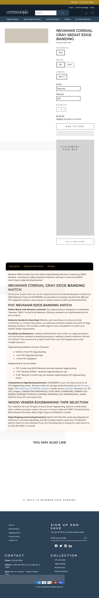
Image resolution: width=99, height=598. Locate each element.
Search (11, 525)
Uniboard (45, 388)
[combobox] (52, 12)
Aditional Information (33, 266)
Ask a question (75, 241)
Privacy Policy (14, 536)
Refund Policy (14, 529)
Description (14, 266)
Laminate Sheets (52, 19)
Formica (84, 385)
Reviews (51, 266)
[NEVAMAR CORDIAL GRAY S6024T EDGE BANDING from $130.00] (60, 192)
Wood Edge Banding (32, 19)
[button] (75, 133)
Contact (71, 8)
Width (60, 60)
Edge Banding (12, 19)
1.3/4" (69, 64)
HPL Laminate (60, 560)
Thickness (62, 48)
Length (60, 72)
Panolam (69, 388)
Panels (67, 19)
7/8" (60, 64)
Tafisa (17, 388)
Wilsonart (25, 388)
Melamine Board (61, 571)
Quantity (61, 105)
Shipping (59, 119)
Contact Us (13, 540)
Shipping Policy (14, 533)
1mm (61, 52)
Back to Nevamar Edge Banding (51, 500)
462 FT (62, 76)
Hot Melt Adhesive (83, 19)
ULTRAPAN (35, 388)
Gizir (85, 388)
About (92, 8)
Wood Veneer (60, 567)
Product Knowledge (81, 8)
